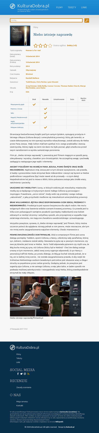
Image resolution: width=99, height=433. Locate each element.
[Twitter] (21, 373)
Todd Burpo (31, 82)
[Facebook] (17, 373)
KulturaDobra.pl (32, 5)
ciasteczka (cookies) (68, 412)
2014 (27, 66)
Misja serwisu (22, 401)
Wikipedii (59, 422)
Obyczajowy (31, 70)
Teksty (72, 7)
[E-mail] (24, 373)
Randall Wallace (32, 78)
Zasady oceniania (23, 387)
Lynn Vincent (53, 82)
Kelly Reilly (42, 86)
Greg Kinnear (31, 86)
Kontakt (19, 405)
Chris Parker (41, 82)
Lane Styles (41, 88)
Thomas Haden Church (70, 86)
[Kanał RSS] (28, 373)
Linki (84, 7)
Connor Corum (53, 86)
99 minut (29, 74)
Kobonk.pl (70, 427)
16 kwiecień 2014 (32, 56)
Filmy (59, 7)
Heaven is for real (33, 50)
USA (27, 92)
